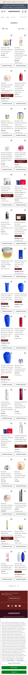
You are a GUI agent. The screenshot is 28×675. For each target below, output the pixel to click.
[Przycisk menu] (1, 11)
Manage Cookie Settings (14, 663)
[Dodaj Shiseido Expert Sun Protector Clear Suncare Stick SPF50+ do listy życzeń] (25, 249)
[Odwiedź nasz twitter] (12, 606)
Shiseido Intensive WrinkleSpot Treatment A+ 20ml (7, 533)
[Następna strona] (18, 586)
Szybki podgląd (7, 65)
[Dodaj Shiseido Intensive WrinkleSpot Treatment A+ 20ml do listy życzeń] (11, 519)
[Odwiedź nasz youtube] (19, 606)
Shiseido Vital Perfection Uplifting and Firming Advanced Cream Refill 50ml (7, 439)
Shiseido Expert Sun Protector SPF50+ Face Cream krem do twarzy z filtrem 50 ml (7, 297)
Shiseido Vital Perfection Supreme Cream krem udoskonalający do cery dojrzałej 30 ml (21, 124)
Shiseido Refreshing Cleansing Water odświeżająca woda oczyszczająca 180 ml (21, 439)
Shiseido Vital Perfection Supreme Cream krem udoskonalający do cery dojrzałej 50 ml (7, 124)
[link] (22, 11)
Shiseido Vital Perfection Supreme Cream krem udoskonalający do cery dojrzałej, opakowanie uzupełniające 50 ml (21, 192)
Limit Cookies (14, 667)
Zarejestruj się (14, 598)
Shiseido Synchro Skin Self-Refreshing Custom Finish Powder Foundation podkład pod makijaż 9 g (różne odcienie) (21, 228)
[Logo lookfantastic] (14, 11)
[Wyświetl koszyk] (25, 11)
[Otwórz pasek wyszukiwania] (4, 11)
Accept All (14, 672)
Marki (7, 17)
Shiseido (14, 23)
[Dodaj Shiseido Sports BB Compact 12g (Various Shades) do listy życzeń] (11, 249)
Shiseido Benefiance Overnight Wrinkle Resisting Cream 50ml (20, 475)
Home (2, 17)
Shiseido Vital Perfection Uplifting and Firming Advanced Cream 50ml (21, 535)
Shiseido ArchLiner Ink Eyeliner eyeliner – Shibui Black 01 (21, 505)
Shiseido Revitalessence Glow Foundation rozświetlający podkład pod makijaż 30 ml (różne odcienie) (21, 53)
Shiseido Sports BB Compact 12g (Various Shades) (7, 262)
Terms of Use (20, 660)
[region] (14, 646)
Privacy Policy (10, 660)
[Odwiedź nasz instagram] (16, 606)
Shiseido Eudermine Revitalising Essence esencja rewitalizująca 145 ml (21, 405)
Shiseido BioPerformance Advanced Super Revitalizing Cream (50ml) (6, 475)
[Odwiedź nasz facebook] (8, 606)
